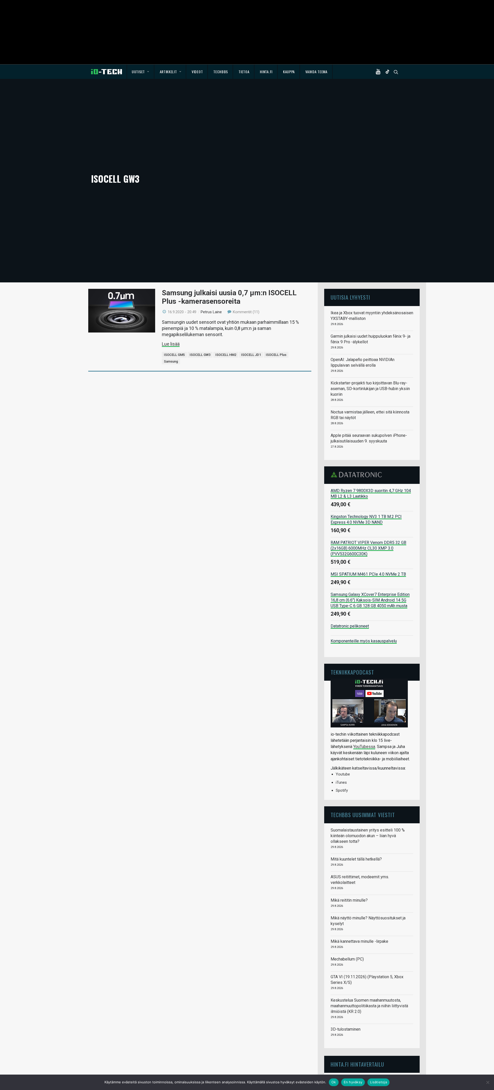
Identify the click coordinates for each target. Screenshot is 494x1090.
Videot (197, 71)
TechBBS (220, 71)
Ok (333, 1082)
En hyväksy (353, 1082)
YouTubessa (364, 746)
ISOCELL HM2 (225, 355)
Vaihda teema (316, 71)
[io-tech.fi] (106, 71)
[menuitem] (140, 71)
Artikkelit (168, 71)
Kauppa (289, 71)
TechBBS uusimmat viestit (363, 815)
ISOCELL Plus (276, 355)
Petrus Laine (211, 312)
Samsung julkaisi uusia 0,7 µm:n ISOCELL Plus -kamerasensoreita (229, 297)
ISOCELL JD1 (251, 355)
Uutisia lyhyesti (350, 297)
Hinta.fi (266, 71)
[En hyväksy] (487, 1082)
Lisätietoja (378, 1082)
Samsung (171, 361)
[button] (379, 71)
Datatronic (358, 475)
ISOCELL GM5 (174, 355)
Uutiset (138, 71)
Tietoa (244, 71)
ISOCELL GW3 (200, 355)
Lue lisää (171, 344)
